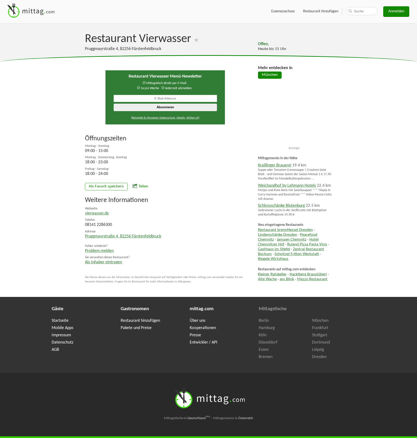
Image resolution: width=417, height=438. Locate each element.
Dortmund (321, 342)
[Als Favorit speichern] (196, 39)
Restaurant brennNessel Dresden (285, 230)
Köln (262, 335)
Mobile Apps (62, 328)
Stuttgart (319, 335)
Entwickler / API (203, 342)
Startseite (60, 321)
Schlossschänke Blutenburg (281, 206)
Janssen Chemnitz (291, 240)
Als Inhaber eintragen (103, 262)
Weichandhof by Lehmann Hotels (287, 186)
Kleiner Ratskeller (272, 274)
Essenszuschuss (283, 11)
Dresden (319, 357)
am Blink (287, 279)
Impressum (61, 335)
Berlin (264, 321)
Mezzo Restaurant (312, 279)
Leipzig (318, 350)
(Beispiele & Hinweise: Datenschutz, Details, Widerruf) (165, 117)
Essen (264, 350)
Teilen (143, 186)
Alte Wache (267, 279)
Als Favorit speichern (106, 186)
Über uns (197, 321)
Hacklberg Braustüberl (308, 274)
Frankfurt (320, 328)
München (270, 75)
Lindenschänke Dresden (277, 235)
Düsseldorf (268, 342)
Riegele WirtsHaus (273, 259)
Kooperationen (203, 328)
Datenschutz (62, 342)
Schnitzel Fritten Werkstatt (297, 254)
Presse (195, 335)
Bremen (265, 357)
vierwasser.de (97, 213)
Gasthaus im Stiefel (274, 249)
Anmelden (396, 11)
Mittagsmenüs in (233, 418)
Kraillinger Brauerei (274, 165)
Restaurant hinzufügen (320, 11)
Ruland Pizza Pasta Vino (307, 244)
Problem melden (99, 251)
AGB (55, 350)
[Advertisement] (294, 114)
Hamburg (267, 328)
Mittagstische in (187, 418)
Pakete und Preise (136, 328)
